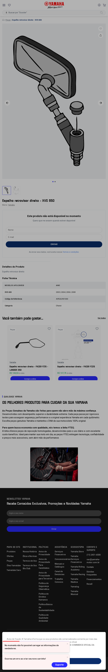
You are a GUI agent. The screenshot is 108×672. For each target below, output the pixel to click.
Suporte (59, 664)
